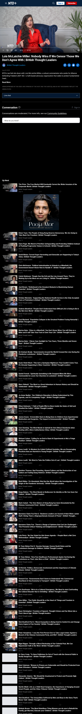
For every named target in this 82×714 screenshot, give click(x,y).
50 (41, 661)
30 (41, 640)
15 (41, 348)
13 (41, 413)
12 (41, 596)
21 (41, 370)
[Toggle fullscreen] (74, 50)
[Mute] (16, 50)
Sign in (60, 3)
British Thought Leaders (16, 65)
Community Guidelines (57, 113)
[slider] (41, 47)
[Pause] (3, 50)
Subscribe (71, 3)
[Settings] (79, 50)
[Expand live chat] (77, 95)
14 (41, 607)
